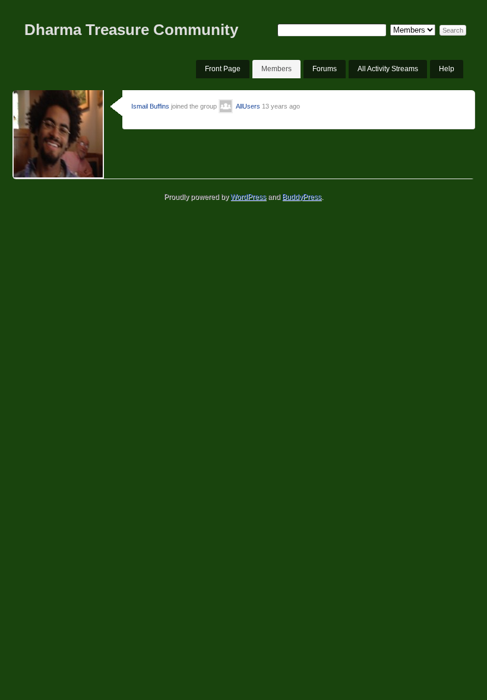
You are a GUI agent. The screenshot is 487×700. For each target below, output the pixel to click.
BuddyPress (301, 197)
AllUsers (248, 106)
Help (446, 69)
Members (276, 69)
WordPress (248, 197)
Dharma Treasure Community (131, 30)
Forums (324, 69)
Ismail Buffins (150, 106)
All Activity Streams (388, 69)
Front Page (223, 69)
